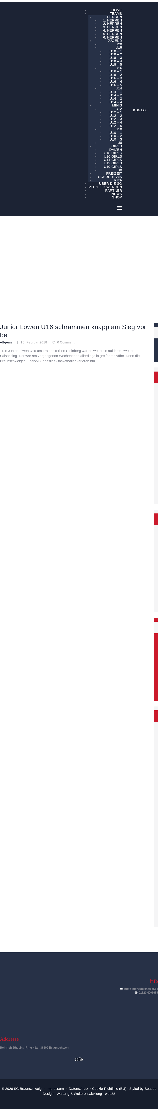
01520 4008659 (148, 992)
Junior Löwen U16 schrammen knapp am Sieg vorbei (73, 331)
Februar (68, 268)
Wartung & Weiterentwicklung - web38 (86, 1094)
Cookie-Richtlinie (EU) (109, 1089)
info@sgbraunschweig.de (141, 988)
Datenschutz (78, 1089)
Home (49, 268)
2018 (58, 268)
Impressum (55, 1089)
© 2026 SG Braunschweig (22, 1089)
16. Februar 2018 (34, 342)
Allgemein (8, 342)
